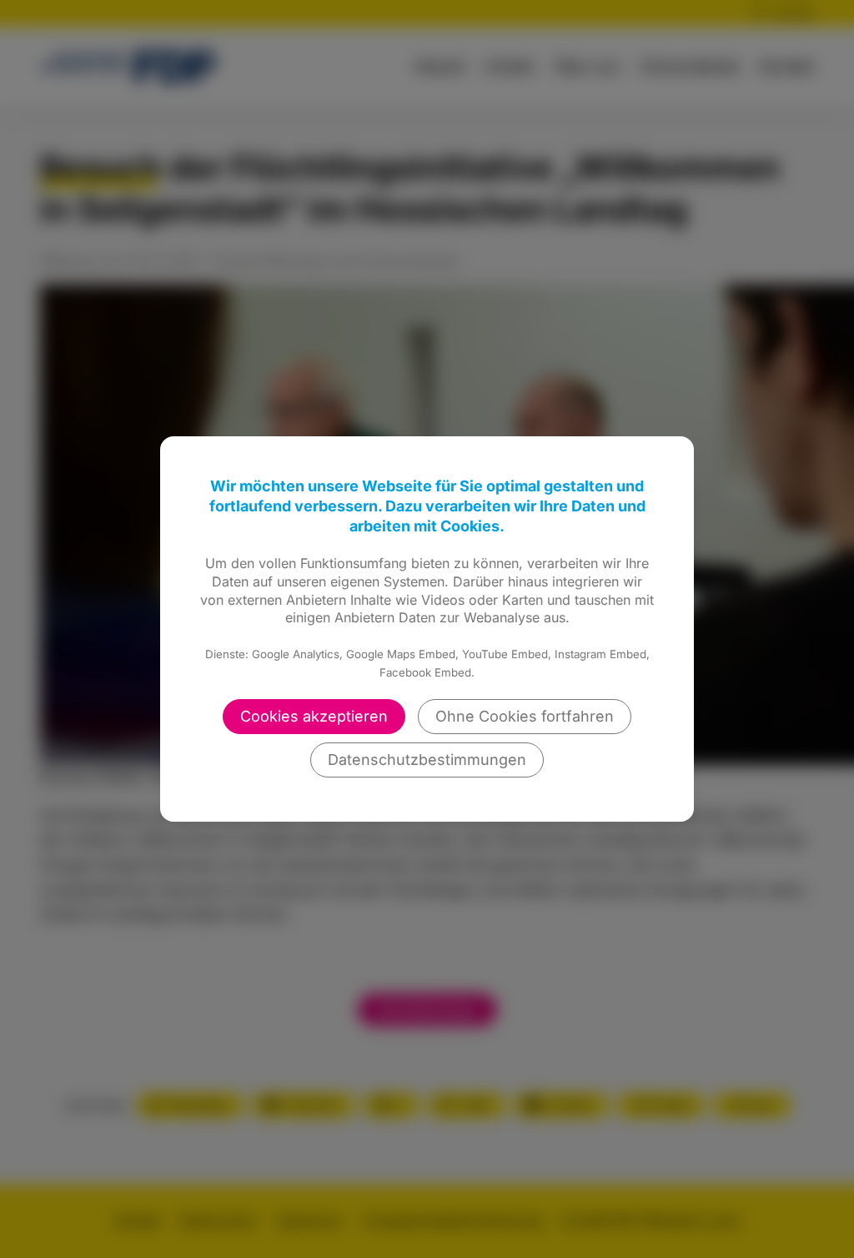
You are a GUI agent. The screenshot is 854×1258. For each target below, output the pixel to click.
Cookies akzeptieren (314, 716)
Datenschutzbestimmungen (427, 759)
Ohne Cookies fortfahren (524, 716)
